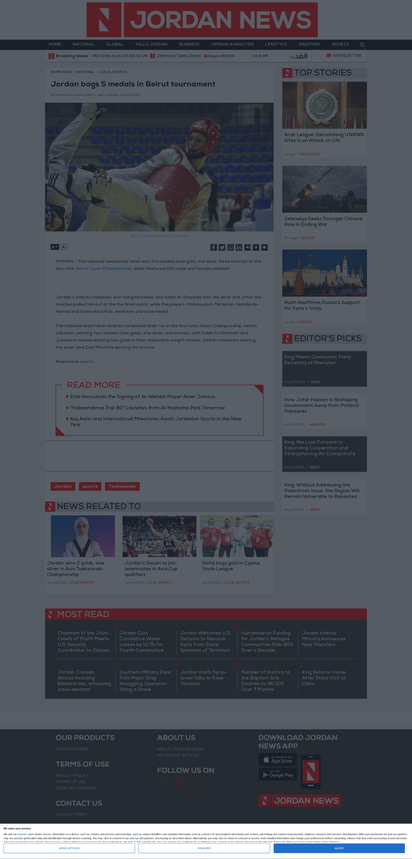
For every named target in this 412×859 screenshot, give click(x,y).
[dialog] (206, 841)
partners (22, 834)
